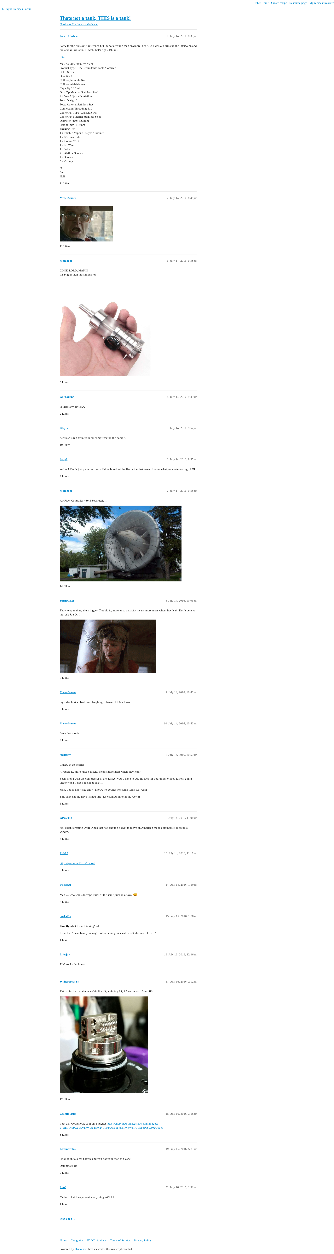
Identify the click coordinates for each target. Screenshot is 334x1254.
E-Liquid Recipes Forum (17, 8)
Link (62, 56)
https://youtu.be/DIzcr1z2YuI (77, 863)
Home (63, 1240)
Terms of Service (120, 1240)
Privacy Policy (143, 1240)
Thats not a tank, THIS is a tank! (95, 18)
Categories (77, 1240)
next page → (68, 1218)
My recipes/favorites (321, 2)
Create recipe (279, 2)
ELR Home (262, 2)
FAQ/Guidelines (97, 1240)
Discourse (81, 1249)
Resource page (298, 2)
